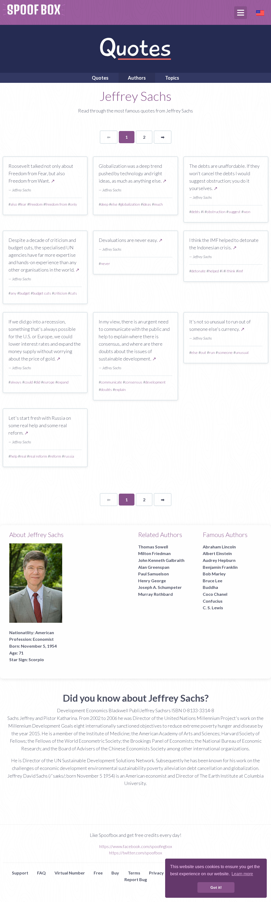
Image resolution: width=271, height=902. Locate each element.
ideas (147, 204)
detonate (198, 271)
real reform (38, 456)
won (246, 211)
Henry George (152, 580)
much (158, 204)
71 (21, 652)
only (73, 204)
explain (120, 389)
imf (240, 271)
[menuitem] (100, 78)
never (105, 263)
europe (49, 382)
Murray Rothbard (155, 594)
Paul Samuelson (153, 573)
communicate (111, 382)
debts (195, 211)
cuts (73, 293)
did (38, 382)
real (23, 456)
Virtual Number (70, 872)
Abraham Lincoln (219, 546)
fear (23, 204)
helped (214, 271)
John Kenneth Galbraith (161, 560)
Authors (137, 78)
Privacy (156, 872)
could (28, 382)
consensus (133, 382)
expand (63, 382)
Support (20, 872)
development (155, 382)
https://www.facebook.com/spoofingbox (135, 846)
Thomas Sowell (153, 546)
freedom (36, 204)
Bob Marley (214, 573)
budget (24, 293)
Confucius (213, 600)
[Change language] (260, 12)
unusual (242, 352)
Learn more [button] (242, 874)
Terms (134, 872)
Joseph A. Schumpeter (160, 587)
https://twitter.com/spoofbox (135, 852)
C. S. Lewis (213, 607)
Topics (172, 78)
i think (230, 271)
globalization (130, 204)
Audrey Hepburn (219, 560)
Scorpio (36, 659)
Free (98, 872)
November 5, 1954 (39, 645)
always (16, 382)
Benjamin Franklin (220, 567)
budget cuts (42, 293)
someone (225, 352)
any (13, 293)
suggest (234, 211)
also (14, 204)
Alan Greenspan (153, 567)
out (203, 352)
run (212, 352)
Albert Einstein (217, 553)
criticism (60, 293)
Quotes (100, 78)
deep (104, 204)
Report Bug (135, 879)
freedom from (56, 204)
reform (55, 456)
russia (69, 456)
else (114, 204)
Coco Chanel (215, 594)
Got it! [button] (216, 887)
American (44, 632)
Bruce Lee (212, 580)
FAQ (41, 872)
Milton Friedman (154, 553)
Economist (43, 639)
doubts (106, 389)
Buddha (210, 587)
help (14, 456)
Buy (115, 872)
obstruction (216, 211)
